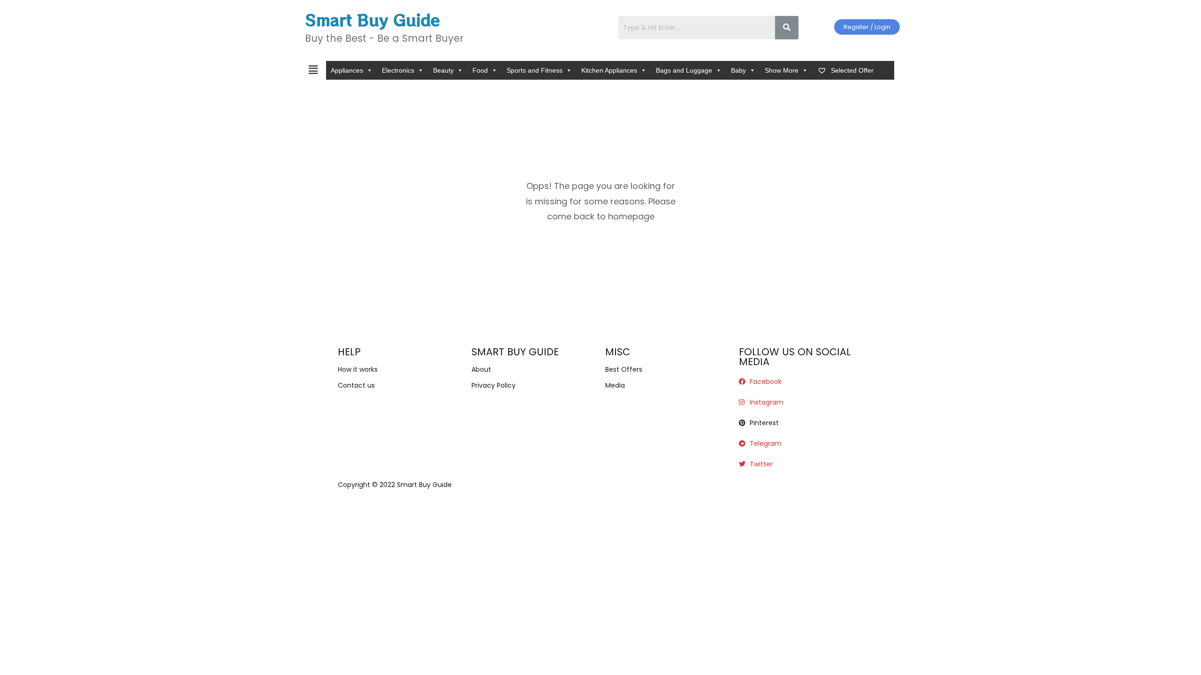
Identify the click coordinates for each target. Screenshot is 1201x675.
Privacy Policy (493, 385)
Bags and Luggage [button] (684, 70)
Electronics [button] (398, 70)
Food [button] (480, 70)
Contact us (356, 385)
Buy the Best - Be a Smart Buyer (384, 38)
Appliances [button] (347, 70)
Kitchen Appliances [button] (609, 70)
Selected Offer (851, 70)
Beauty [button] (443, 70)
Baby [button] (738, 70)
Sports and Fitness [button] (534, 70)
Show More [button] (781, 70)
